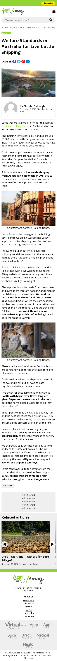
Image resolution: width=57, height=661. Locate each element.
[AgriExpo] (47, 626)
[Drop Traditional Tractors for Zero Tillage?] (26, 537)
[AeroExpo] (34, 626)
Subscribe (48, 3)
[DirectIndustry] (27, 636)
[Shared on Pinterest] (23, 61)
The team (28, 658)
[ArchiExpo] (12, 636)
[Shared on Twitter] (19, 61)
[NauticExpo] (28, 645)
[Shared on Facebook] (14, 61)
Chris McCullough (34, 106)
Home (4, 27)
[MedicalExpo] (43, 636)
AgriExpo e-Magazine (22, 652)
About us (25, 655)
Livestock (7, 486)
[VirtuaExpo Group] (15, 625)
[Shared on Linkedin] (28, 61)
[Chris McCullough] (10, 108)
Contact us (47, 655)
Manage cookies (11, 655)
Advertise (35, 655)
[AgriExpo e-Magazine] (28, 11)
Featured (6, 33)
